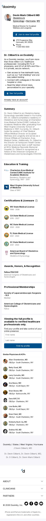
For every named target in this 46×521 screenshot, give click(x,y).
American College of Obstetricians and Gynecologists (22, 305)
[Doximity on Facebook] (31, 503)
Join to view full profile (28, 34)
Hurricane (31, 21)
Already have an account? (16, 100)
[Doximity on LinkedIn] (36, 503)
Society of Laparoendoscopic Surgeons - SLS (22, 294)
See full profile (16, 94)
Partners (8, 496)
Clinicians (9, 488)
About (7, 481)
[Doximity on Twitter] (26, 503)
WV (38, 21)
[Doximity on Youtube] (41, 503)
